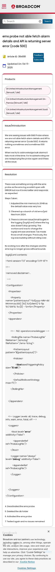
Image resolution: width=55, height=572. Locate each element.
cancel (40, 21)
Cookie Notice (27, 562)
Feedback (38, 55)
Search (47, 21)
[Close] (49, 531)
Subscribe (38, 60)
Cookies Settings (27, 568)
